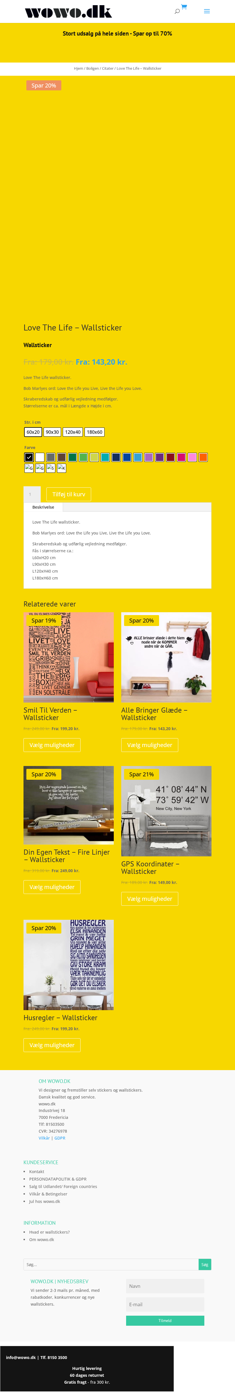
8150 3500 (57, 1357)
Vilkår (44, 1138)
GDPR (59, 1138)
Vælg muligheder (52, 745)
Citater (107, 68)
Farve (29, 447)
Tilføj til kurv (68, 494)
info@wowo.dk (21, 1357)
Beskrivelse (43, 507)
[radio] (33, 432)
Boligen (92, 68)
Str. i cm (32, 422)
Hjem (78, 68)
